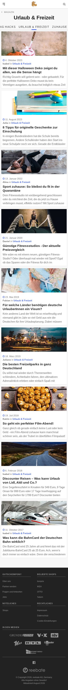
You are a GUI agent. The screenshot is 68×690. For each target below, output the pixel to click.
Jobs (4, 597)
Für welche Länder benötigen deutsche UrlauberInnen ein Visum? (32, 307)
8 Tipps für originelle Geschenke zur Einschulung (30, 129)
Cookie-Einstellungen (47, 621)
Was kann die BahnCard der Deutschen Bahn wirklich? (32, 539)
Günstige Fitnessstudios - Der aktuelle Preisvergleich (32, 247)
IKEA (39, 586)
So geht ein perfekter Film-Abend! (28, 423)
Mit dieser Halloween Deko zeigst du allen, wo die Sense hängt (30, 70)
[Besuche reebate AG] (34, 671)
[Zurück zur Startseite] (34, 4)
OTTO (39, 592)
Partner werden (9, 586)
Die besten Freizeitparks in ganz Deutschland (27, 366)
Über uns (6, 581)
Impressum (42, 610)
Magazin (9, 12)
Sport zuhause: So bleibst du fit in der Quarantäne (31, 188)
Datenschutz (42, 616)
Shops (5, 610)
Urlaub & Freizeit (34, 26)
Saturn (40, 597)
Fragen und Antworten (12, 592)
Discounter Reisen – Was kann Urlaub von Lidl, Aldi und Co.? (31, 480)
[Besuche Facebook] (34, 662)
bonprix (40, 581)
